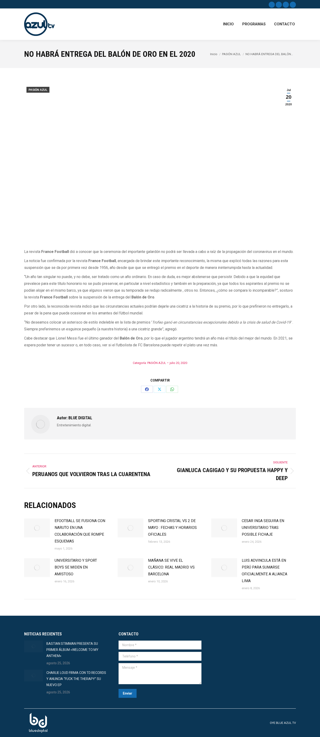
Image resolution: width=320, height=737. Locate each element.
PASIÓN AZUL (38, 90)
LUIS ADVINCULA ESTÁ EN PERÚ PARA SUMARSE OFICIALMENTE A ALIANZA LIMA (264, 570)
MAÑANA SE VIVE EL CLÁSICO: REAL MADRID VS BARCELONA (171, 567)
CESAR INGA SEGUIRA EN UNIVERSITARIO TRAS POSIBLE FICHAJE (263, 528)
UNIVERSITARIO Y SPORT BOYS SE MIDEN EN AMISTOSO (76, 567)
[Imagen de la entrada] (37, 528)
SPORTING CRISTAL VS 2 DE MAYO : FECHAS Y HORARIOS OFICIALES (172, 528)
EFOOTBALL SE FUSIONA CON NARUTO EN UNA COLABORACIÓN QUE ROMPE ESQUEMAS (80, 531)
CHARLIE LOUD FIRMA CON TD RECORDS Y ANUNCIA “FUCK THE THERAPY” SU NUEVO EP (76, 679)
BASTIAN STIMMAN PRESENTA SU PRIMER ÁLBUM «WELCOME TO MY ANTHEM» (72, 650)
